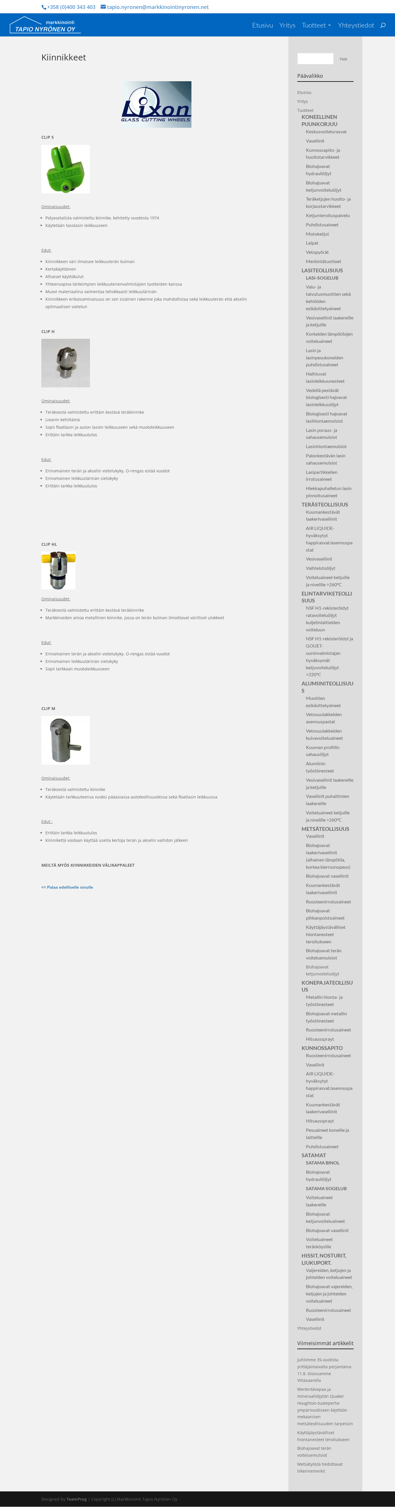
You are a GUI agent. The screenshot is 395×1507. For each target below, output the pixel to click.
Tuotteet (314, 26)
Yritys (287, 26)
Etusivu (262, 26)
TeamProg (77, 1499)
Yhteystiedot (356, 26)
